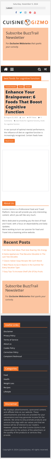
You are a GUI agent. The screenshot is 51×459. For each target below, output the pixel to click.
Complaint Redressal (13, 356)
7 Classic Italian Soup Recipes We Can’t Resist (22, 261)
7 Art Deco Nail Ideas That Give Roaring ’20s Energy (24, 250)
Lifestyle (7, 391)
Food (20, 86)
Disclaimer (8, 331)
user (24, 117)
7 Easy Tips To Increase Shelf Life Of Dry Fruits (22, 271)
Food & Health (10, 86)
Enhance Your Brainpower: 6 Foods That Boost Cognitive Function (23, 102)
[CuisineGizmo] (6, 69)
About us (8, 344)
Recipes (7, 387)
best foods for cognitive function (27, 121)
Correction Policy (11, 352)
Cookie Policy (9, 348)
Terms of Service (11, 340)
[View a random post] (45, 69)
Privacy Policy (9, 335)
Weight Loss (9, 383)
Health (28, 86)
